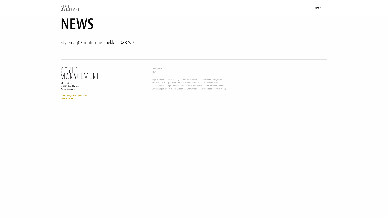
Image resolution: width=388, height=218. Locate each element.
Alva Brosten (157, 82)
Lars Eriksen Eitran (211, 82)
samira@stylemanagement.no (74, 95)
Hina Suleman (193, 82)
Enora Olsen (192, 89)
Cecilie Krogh (206, 89)
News (154, 72)
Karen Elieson (177, 89)
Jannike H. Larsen (190, 79)
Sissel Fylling (173, 79)
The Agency (157, 69)
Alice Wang (221, 89)
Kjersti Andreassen (176, 85)
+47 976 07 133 (67, 98)
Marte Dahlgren (195, 85)
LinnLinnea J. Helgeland (212, 79)
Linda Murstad (158, 85)
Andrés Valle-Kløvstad (215, 85)
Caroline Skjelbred (159, 89)
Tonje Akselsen (158, 79)
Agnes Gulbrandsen (175, 82)
